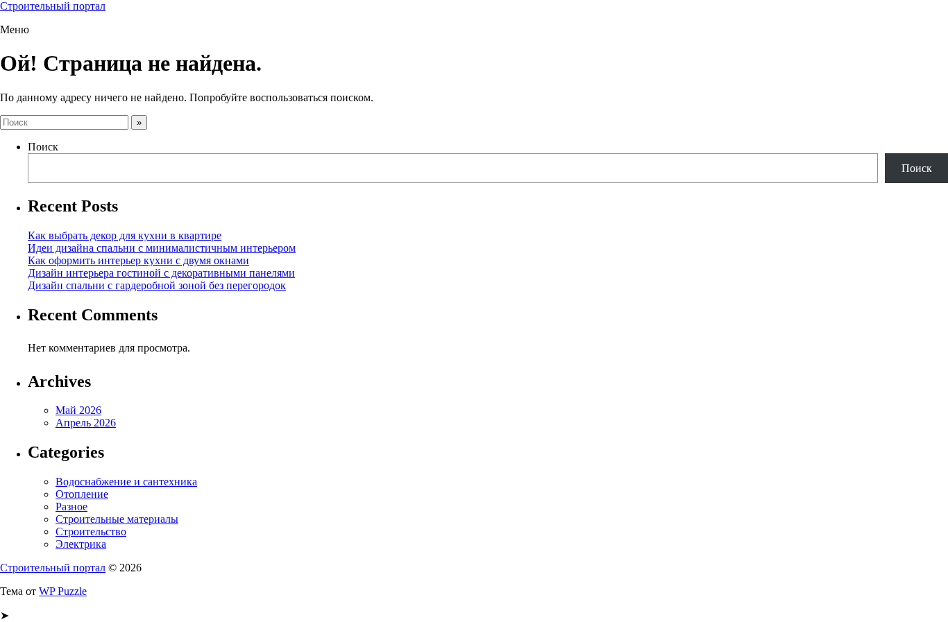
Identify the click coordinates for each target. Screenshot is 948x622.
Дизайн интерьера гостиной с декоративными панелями (161, 273)
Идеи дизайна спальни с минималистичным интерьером (162, 248)
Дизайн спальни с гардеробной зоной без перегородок (157, 285)
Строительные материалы (117, 519)
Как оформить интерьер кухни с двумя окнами (138, 260)
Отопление (82, 494)
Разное (71, 506)
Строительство (91, 531)
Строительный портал (52, 6)
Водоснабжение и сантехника (126, 481)
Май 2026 (78, 410)
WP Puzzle (63, 591)
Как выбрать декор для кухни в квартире (124, 235)
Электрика (81, 544)
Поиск (43, 147)
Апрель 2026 (86, 423)
